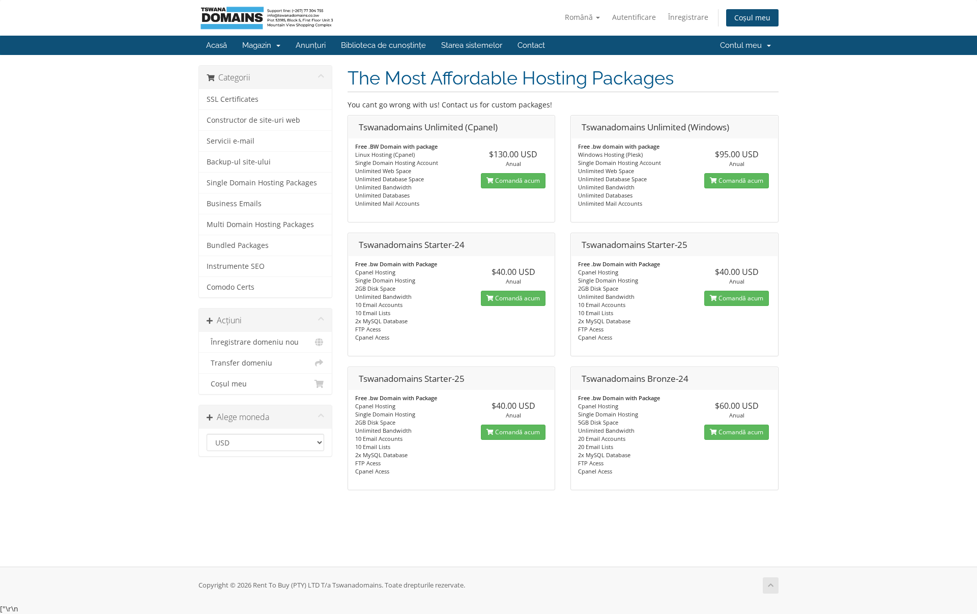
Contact (531, 45)
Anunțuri (311, 45)
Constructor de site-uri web (253, 120)
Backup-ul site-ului (239, 161)
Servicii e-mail (230, 141)
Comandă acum (517, 180)
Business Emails (234, 203)
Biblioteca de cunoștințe (383, 45)
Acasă (216, 45)
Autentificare (634, 17)
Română (580, 17)
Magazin (258, 45)
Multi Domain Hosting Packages (260, 224)
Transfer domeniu (239, 363)
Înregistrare (688, 17)
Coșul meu (752, 17)
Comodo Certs (230, 287)
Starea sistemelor (471, 45)
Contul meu (743, 45)
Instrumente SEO (236, 266)
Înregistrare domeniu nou (253, 342)
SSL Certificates (232, 99)
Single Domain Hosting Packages (262, 182)
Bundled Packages (238, 245)
